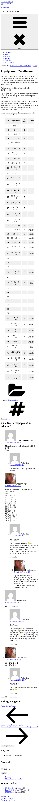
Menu (19, 48)
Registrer (8, 777)
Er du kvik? (5, 7)
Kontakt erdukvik (7, 798)
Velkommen (9, 52)
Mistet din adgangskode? (13, 779)
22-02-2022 (9, 788)
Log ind (4, 773)
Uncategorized (13, 400)
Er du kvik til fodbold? (13, 790)
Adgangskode (5, 762)
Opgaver (8, 56)
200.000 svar (9, 792)
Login (7, 54)
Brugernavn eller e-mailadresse (11, 755)
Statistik (8, 60)
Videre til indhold (7, 2)
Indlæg (7, 58)
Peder (35, 66)
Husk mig (6, 769)
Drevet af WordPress (8, 800)
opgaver (7, 419)
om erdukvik (9, 62)
